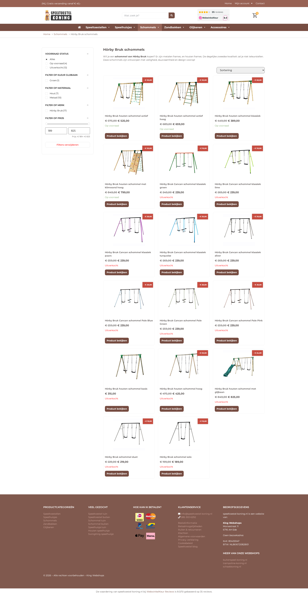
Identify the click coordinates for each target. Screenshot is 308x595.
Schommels (148, 27)
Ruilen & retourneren (189, 529)
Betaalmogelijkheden (190, 526)
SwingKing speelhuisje (101, 534)
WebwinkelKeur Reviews (160, 591)
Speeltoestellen (96, 27)
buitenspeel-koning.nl (235, 559)
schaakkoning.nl (232, 566)
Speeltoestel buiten (99, 517)
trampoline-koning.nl (235, 563)
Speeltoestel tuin (97, 513)
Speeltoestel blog (188, 546)
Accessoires (219, 27)
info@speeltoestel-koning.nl (196, 513)
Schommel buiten (98, 523)
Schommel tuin (97, 520)
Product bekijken (117, 136)
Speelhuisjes (123, 27)
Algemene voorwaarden (191, 536)
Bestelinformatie (187, 522)
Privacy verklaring (188, 539)
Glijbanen (195, 27)
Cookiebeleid (185, 543)
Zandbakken (172, 27)
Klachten (183, 533)
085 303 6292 (188, 517)
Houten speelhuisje (99, 530)
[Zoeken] (172, 15)
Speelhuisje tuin (97, 527)
